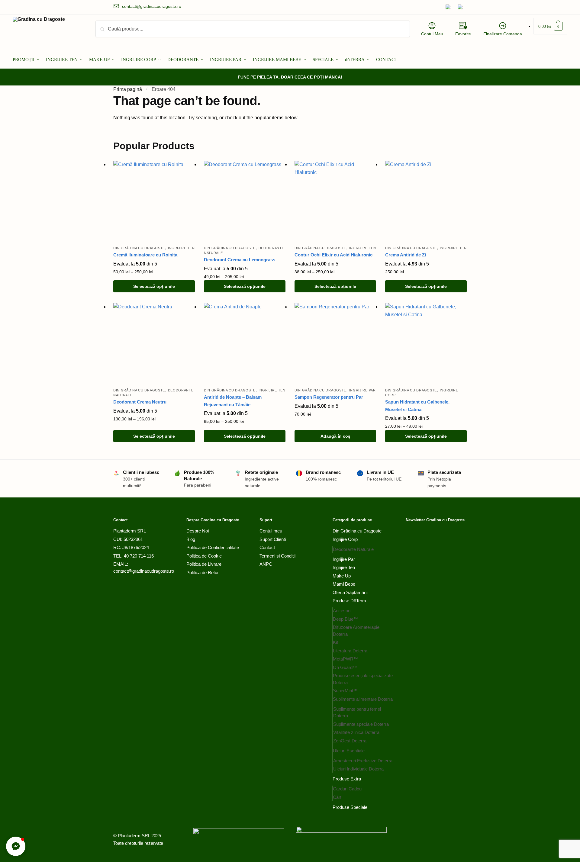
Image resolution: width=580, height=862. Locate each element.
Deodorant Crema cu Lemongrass (239, 259)
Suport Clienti (272, 539)
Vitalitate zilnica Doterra (356, 732)
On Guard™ (345, 667)
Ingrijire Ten (181, 248)
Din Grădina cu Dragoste (139, 248)
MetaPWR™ (345, 658)
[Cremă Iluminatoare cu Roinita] (154, 201)
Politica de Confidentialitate (212, 547)
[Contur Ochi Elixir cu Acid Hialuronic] (335, 201)
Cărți (337, 797)
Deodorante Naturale (353, 549)
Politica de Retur (202, 572)
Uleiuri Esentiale (349, 750)
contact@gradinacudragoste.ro (143, 571)
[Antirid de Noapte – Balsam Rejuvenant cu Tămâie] (244, 343)
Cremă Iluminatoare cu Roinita (145, 254)
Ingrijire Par (362, 390)
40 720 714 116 (139, 555)
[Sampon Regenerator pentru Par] (335, 343)
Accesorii (342, 610)
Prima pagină (127, 89)
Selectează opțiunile (154, 286)
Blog (190, 539)
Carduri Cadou (347, 788)
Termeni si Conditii (277, 555)
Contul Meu (432, 33)
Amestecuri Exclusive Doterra (362, 760)
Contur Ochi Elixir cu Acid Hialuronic (333, 254)
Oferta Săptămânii (350, 592)
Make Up (342, 575)
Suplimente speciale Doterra (361, 724)
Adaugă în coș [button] (335, 436)
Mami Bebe (344, 584)
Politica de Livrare (203, 564)
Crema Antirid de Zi (405, 254)
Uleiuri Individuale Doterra (358, 768)
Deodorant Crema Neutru (139, 401)
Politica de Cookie (204, 555)
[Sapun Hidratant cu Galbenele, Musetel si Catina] (426, 343)
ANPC (265, 564)
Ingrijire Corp (345, 539)
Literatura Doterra (350, 650)
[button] (15, 846)
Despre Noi (197, 530)
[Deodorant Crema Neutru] (154, 343)
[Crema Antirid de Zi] (426, 201)
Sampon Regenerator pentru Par (329, 397)
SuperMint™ (345, 690)
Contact (267, 547)
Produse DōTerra (349, 600)
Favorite (463, 33)
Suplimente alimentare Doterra (363, 699)
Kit (335, 642)
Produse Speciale (350, 807)
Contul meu (270, 530)
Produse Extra (347, 778)
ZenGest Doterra (349, 740)
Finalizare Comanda (502, 33)
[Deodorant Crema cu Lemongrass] (244, 201)
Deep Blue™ (345, 619)
